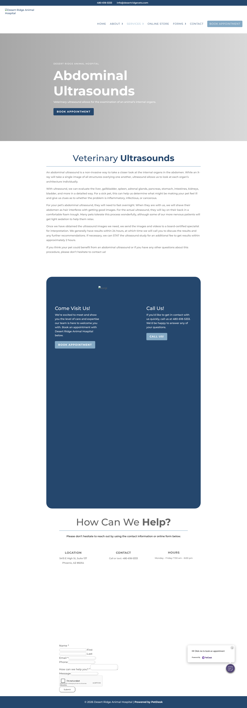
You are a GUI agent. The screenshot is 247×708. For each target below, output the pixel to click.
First (89, 649)
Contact (196, 24)
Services (134, 24)
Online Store (158, 24)
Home (101, 24)
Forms (178, 24)
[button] (230, 668)
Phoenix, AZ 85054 (73, 563)
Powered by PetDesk (149, 702)
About (115, 24)
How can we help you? (74, 669)
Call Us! (157, 336)
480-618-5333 (104, 2)
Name (64, 645)
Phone (63, 662)
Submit (67, 689)
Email (63, 658)
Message (65, 673)
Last (89, 653)
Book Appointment (224, 23)
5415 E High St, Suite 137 (73, 558)
